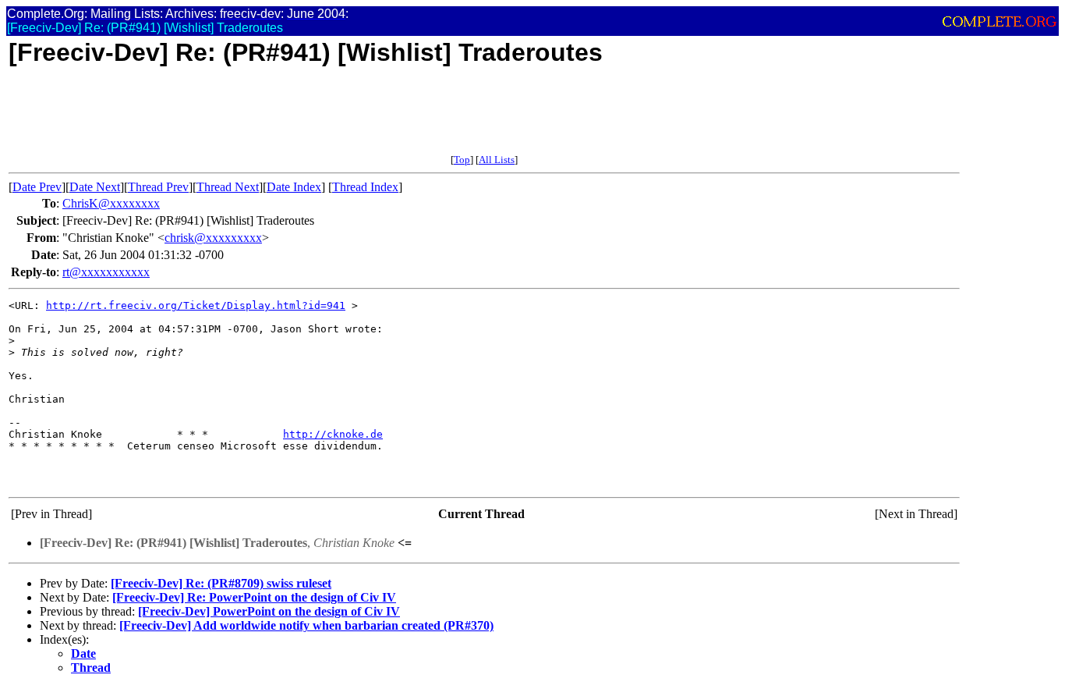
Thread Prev (158, 187)
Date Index (294, 187)
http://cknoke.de (333, 434)
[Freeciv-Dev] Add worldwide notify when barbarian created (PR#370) (306, 625)
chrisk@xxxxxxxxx (213, 237)
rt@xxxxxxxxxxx (106, 272)
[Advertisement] (292, 118)
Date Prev (37, 187)
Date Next (94, 187)
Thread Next (227, 187)
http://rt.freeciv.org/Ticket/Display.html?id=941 (195, 305)
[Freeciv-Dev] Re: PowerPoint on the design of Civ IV (254, 597)
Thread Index (365, 187)
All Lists (497, 159)
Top (462, 159)
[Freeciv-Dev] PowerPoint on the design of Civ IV (269, 611)
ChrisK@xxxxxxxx (111, 203)
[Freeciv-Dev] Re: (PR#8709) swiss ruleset (221, 583)
